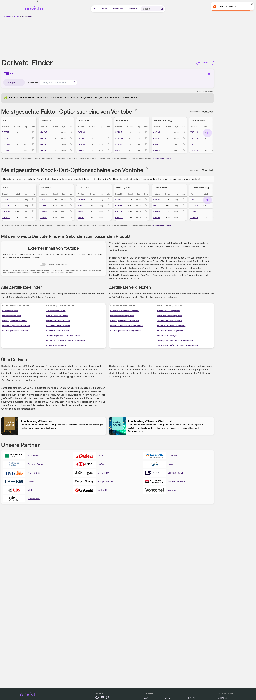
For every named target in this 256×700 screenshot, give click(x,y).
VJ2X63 (156, 150)
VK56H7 (118, 132)
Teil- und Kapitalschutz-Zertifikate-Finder (63, 335)
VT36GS (118, 199)
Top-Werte (190, 697)
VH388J (156, 138)
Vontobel (172, 490)
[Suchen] (162, 8)
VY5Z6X (193, 211)
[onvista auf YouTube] (102, 698)
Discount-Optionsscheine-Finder (16, 325)
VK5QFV (6, 138)
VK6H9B (119, 138)
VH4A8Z (119, 217)
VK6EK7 (43, 132)
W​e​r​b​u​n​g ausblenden (131, 36)
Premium (133, 8)
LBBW (31, 481)
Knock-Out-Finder (10, 310)
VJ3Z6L (81, 211)
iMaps (171, 464)
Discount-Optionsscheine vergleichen (126, 325)
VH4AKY (6, 217)
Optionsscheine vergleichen (122, 315)
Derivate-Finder (27, 16)
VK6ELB (6, 150)
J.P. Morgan (103, 472)
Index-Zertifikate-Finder (56, 345)
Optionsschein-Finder (11, 315)
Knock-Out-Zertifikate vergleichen (124, 310)
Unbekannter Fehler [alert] (227, 6)
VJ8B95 (156, 199)
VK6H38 (81, 144)
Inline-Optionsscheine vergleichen (124, 320)
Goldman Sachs (35, 464)
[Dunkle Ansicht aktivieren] (38, 1)
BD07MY (81, 205)
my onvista (118, 8)
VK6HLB (194, 132)
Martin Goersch (149, 257)
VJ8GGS (156, 217)
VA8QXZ (194, 199)
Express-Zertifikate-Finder (57, 330)
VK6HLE (194, 144)
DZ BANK (172, 455)
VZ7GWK (44, 205)
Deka (100, 455)
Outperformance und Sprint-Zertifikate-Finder (66, 340)
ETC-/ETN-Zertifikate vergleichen (171, 325)
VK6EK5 (43, 138)
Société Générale (176, 481)
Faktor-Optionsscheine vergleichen (125, 330)
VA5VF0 (81, 199)
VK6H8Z (118, 144)
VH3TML (156, 132)
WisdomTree (34, 498)
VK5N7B (118, 205)
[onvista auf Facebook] (97, 698)
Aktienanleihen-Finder (55, 310)
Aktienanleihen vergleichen (168, 310)
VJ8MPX (156, 211)
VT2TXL (5, 199)
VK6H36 (81, 132)
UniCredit (102, 490)
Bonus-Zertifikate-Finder (57, 315)
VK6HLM (194, 138)
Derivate (16, 16)
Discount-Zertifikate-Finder (58, 320)
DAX (146, 697)
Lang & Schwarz (175, 472)
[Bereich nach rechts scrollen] (207, 133)
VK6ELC (6, 144)
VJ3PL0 (43, 211)
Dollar (167, 697)
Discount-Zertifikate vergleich (169, 320)
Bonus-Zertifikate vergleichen (169, 315)
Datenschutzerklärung (65, 273)
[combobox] (58, 82)
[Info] (135, 109)
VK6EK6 (43, 144)
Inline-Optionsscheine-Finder (14, 320)
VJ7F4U (81, 138)
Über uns (222, 697)
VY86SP (194, 217)
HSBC (101, 464)
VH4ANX (6, 211)
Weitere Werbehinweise (162, 158)
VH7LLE (118, 211)
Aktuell (103, 8)
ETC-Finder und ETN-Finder (58, 325)
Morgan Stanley (105, 481)
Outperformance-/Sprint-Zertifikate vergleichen (177, 345)
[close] (252, 4)
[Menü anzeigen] (94, 8)
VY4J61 (81, 217)
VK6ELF (5, 132)
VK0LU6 (6, 205)
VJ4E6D (43, 217)
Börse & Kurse (6, 16)
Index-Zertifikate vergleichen (169, 335)
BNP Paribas (34, 455)
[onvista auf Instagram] (107, 698)
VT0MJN (43, 199)
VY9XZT (156, 205)
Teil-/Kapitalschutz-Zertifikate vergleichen (175, 340)
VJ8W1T (118, 150)
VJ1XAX (156, 144)
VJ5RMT (81, 150)
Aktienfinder (163, 271)
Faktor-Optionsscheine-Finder (15, 330)
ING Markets (34, 472)
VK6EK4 (43, 150)
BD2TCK (194, 205)
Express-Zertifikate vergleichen (170, 330)
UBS (30, 490)
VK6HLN (194, 150)
